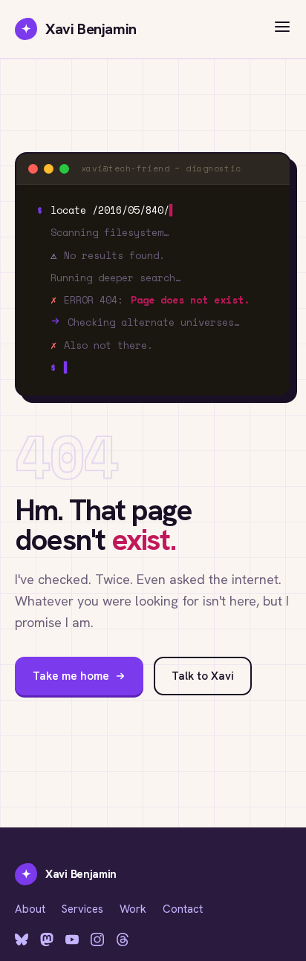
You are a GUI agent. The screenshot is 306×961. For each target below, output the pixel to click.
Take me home (71, 676)
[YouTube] (72, 939)
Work (133, 909)
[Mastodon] (46, 939)
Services (82, 909)
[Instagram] (97, 939)
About (30, 909)
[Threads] (122, 939)
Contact (183, 909)
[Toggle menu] (282, 29)
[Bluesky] (21, 939)
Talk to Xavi (203, 676)
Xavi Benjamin (79, 29)
